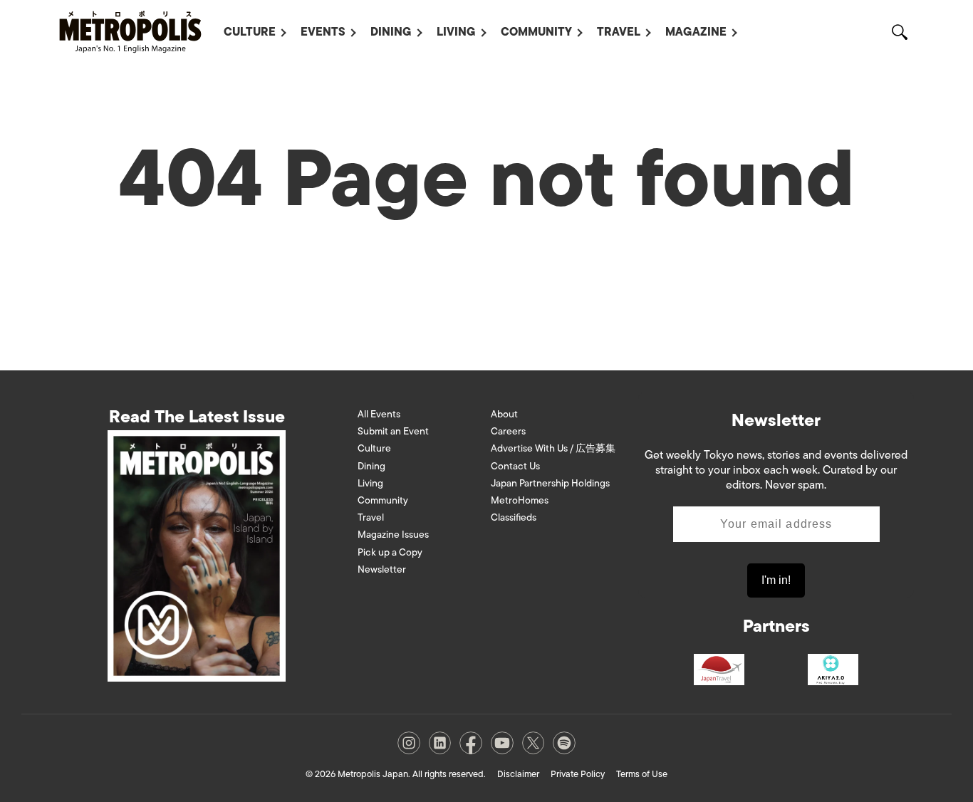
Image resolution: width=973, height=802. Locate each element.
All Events (379, 414)
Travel (618, 32)
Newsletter (382, 569)
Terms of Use (641, 773)
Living (456, 32)
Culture (250, 32)
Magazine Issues (393, 534)
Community (536, 32)
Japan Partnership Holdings (550, 483)
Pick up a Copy (390, 552)
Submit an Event (393, 431)
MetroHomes (519, 500)
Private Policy (578, 773)
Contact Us (515, 466)
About (504, 414)
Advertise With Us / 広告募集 (553, 448)
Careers (508, 431)
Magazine (696, 32)
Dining (391, 32)
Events (323, 32)
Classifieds (513, 517)
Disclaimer (518, 773)
